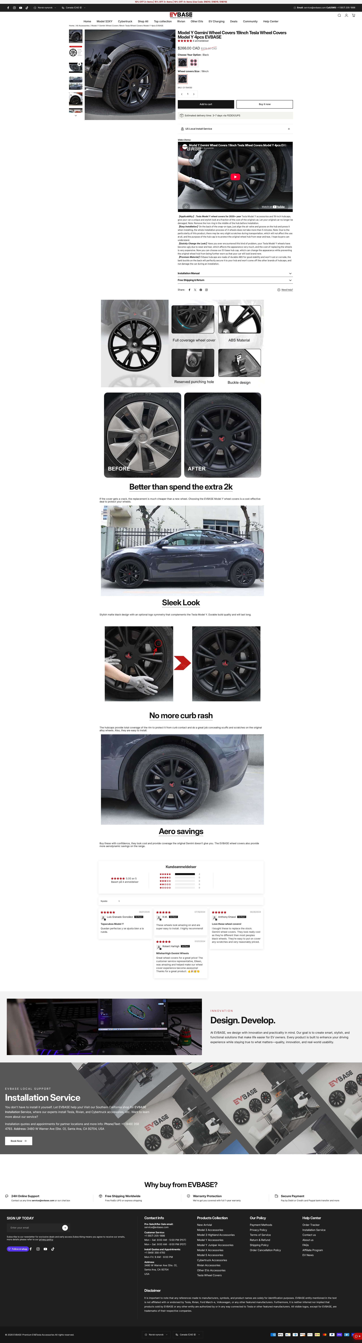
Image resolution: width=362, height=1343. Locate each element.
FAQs (305, 1245)
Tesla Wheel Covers (209, 1275)
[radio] (182, 62)
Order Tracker (311, 1225)
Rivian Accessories (208, 1265)
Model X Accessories (210, 1250)
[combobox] (45, 8)
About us (307, 1240)
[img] (108, 912)
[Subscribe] (65, 1228)
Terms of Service (260, 1235)
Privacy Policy (258, 1230)
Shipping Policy (259, 1245)
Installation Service (314, 1230)
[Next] (168, 81)
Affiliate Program (312, 1250)
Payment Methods (261, 1225)
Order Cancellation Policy (265, 1250)
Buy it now (265, 104)
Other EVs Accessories (211, 1270)
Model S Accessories (210, 1255)
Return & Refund (260, 1240)
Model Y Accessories (210, 1240)
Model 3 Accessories (210, 1230)
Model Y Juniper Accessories (215, 1245)
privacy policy (46, 1239)
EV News (308, 1255)
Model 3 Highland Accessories (216, 1235)
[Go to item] (75, 36)
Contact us (309, 1235)
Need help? (287, 289)
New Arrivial (204, 1225)
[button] (185, 40)
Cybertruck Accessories (212, 1260)
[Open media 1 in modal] (130, 75)
